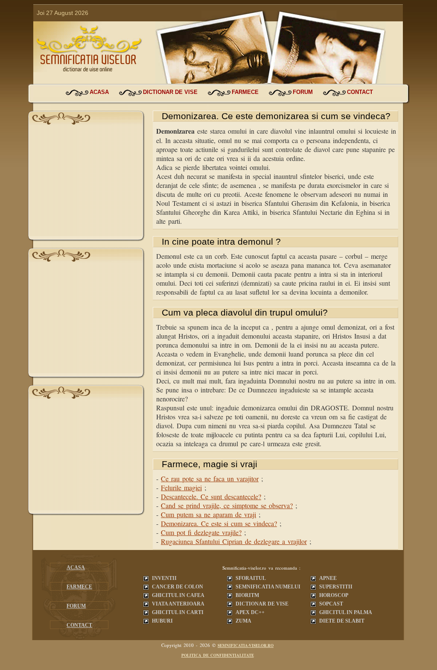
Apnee (328, 578)
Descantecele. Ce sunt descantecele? (211, 496)
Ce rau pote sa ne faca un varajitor (210, 478)
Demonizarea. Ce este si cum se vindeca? (219, 523)
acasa (99, 92)
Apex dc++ (250, 612)
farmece (245, 92)
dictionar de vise (170, 92)
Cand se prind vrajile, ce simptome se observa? (227, 505)
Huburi (162, 621)
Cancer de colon (177, 587)
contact (360, 92)
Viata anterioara (178, 604)
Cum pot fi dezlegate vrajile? (201, 532)
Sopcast (331, 604)
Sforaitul (251, 578)
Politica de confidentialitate (217, 655)
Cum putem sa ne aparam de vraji (208, 514)
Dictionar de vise (262, 604)
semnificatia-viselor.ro (246, 645)
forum (303, 92)
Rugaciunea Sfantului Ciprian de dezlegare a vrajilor (234, 541)
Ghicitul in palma (345, 612)
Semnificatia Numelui (268, 587)
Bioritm (247, 595)
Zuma (243, 621)
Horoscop (333, 595)
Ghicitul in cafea (178, 595)
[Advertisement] (86, 182)
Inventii (164, 578)
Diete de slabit (341, 621)
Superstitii (336, 587)
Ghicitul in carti (178, 612)
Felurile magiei (181, 487)
